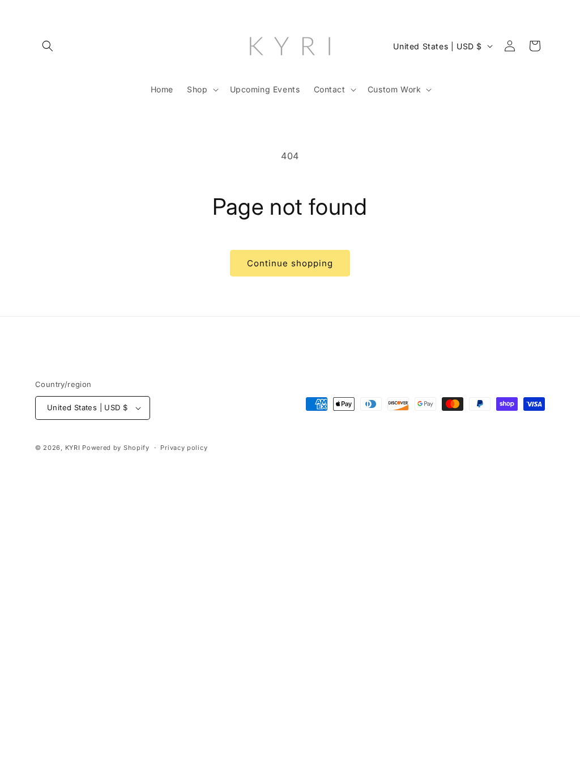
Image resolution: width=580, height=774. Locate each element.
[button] (47, 45)
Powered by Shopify (116, 448)
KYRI (72, 448)
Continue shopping (290, 263)
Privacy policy (183, 448)
